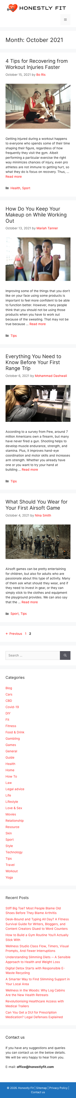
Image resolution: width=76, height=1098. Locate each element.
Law (9, 783)
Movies (11, 814)
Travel (10, 865)
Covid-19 (12, 707)
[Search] (65, 655)
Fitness (11, 726)
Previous (14, 634)
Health (15, 188)
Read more (14, 176)
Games (11, 745)
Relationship (15, 820)
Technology (14, 852)
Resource (12, 827)
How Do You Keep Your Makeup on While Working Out (36, 215)
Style (9, 846)
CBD (9, 701)
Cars (9, 694)
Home (10, 770)
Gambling (13, 738)
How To (11, 776)
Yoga (9, 877)
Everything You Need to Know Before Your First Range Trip (33, 362)
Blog (9, 688)
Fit (7, 719)
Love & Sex (14, 808)
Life (8, 795)
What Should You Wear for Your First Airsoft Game (37, 505)
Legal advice (15, 789)
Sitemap (41, 1088)
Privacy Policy (58, 1088)
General (11, 751)
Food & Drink (15, 732)
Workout (12, 871)
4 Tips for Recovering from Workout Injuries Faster (37, 64)
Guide (10, 757)
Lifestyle (12, 802)
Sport (26, 188)
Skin (9, 833)
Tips (14, 336)
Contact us (38, 1092)
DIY (8, 713)
